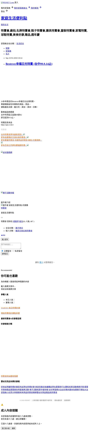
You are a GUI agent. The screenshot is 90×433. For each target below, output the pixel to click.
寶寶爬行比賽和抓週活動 (66, 387)
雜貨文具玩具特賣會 (23, 231)
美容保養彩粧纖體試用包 (45, 387)
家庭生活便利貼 (14, 18)
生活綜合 (20, 44)
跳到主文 (4, 25)
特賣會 (4, 208)
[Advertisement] (15, 82)
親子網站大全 (82, 390)
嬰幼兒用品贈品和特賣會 (47, 392)
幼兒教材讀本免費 (69, 390)
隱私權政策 (58, 400)
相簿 (7, 48)
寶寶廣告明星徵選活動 (19, 390)
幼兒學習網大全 (55, 390)
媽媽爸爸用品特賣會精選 (26, 392)
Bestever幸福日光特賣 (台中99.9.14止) (29, 63)
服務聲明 (67, 400)
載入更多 (5, 239)
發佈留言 (5, 254)
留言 (21, 221)
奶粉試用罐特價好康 (9, 387)
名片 (7, 54)
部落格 (8, 51)
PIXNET (27, 400)
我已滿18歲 (6, 428)
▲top (3, 235)
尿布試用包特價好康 (26, 387)
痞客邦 (16, 221)
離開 (13, 428)
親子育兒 (19, 228)
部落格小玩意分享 (8, 392)
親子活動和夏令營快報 (39, 390)
